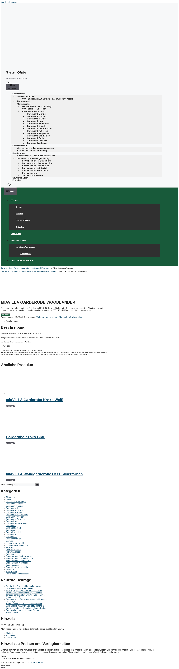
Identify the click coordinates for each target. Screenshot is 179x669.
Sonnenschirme (12, 565)
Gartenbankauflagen (37, 143)
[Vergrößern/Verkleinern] (9, 665)
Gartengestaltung (13, 528)
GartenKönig (16, 72)
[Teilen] (4, 665)
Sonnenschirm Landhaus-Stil (18, 561)
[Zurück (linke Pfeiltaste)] (2, 667)
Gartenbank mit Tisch (15, 517)
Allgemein (10, 497)
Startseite (4, 268)
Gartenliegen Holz (14, 532)
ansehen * (5, 315)
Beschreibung (12, 321)
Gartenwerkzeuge (18, 240)
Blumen (19, 207)
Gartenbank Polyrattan (15, 519)
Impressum (10, 635)
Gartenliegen (11, 530)
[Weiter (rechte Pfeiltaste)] (4, 667)
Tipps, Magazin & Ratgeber (22, 260)
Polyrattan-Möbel (13, 552)
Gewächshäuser (20, 178)
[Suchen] (37, 484)
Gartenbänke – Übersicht (34, 109)
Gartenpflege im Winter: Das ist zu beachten (25, 606)
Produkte (16, 180)
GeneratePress (36, 662)
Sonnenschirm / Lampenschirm (19, 558)
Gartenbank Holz (13, 508)
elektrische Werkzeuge (25, 247)
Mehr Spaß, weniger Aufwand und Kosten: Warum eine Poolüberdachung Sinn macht (24, 592)
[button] (9, 82)
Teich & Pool (16, 234)
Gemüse (19, 214)
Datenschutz (11, 637)
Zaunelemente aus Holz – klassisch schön (24, 604)
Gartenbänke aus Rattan (16, 523)
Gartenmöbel (18, 94)
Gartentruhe (11, 534)
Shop (10, 268)
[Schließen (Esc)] (2, 665)
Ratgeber (10, 554)
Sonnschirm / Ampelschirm (17, 567)
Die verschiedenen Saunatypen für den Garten (26, 608)
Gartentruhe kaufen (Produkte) (32, 150)
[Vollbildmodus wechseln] (7, 665)
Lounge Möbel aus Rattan (17, 543)
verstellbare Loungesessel (17, 574)
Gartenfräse (25, 254)
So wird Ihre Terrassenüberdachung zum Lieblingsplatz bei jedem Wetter (23, 587)
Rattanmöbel (23, 101)
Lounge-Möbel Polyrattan (17, 545)
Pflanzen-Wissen (23, 220)
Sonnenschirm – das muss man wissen (36, 156)
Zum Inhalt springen (9, 2)
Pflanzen (14, 200)
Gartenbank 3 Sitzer (14, 506)
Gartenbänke (11, 521)
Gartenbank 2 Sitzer (14, 504)
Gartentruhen (11, 537)
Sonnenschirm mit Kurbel (17, 563)
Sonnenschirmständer (32, 175)
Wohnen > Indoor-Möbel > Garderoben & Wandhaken (31, 268)
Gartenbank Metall (14, 513)
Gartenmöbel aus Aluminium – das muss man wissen (47, 99)
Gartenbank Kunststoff (15, 510)
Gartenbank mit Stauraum (17, 515)
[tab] (58, 321)
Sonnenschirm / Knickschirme (19, 556)
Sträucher (20, 227)
